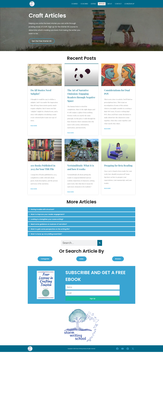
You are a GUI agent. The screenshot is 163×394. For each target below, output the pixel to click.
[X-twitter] (133, 348)
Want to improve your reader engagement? (48, 214)
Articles (102, 4)
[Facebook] (117, 348)
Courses (74, 4)
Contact (118, 4)
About (109, 4)
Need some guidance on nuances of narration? (49, 224)
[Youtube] (122, 348)
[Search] (99, 243)
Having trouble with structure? (42, 209)
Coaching (84, 4)
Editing (93, 4)
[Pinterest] (127, 348)
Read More (34, 125)
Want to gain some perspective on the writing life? (50, 229)
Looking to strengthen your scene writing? (47, 219)
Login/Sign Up (129, 4)
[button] (81, 209)
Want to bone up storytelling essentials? (46, 234)
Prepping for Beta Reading (118, 165)
